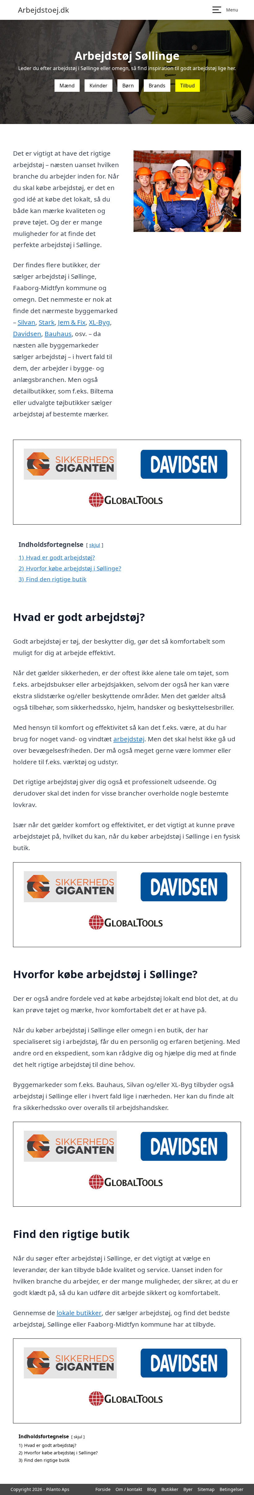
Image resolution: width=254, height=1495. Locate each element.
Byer (188, 1489)
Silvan (26, 322)
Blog (151, 1489)
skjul (94, 544)
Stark (47, 322)
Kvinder (98, 85)
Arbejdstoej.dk (43, 10)
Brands (157, 85)
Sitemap (206, 1489)
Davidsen (27, 333)
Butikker (169, 1489)
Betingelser (231, 1489)
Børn (128, 85)
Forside (103, 1489)
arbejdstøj (128, 738)
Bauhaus (58, 333)
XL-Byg (99, 322)
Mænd (67, 85)
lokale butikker (79, 1312)
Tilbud (187, 85)
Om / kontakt (129, 1489)
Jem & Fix (71, 322)
